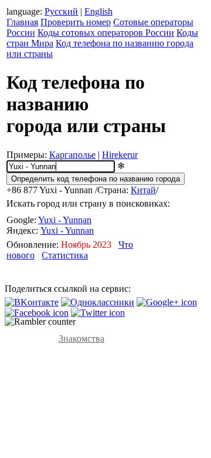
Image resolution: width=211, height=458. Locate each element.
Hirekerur (120, 155)
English (98, 11)
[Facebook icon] (37, 313)
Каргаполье (72, 155)
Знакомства (81, 339)
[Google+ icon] (167, 302)
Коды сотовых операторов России (106, 33)
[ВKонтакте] (32, 302)
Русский (61, 11)
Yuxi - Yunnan (64, 220)
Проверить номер (75, 22)
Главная (22, 22)
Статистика (65, 255)
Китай (143, 190)
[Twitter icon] (98, 313)
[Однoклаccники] (97, 302)
